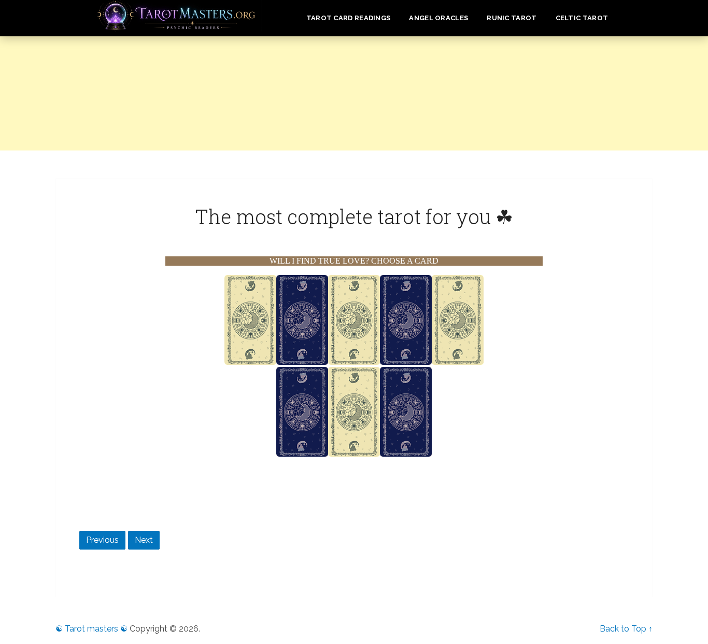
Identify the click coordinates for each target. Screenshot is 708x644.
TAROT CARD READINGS (348, 18)
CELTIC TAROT (582, 18)
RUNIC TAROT (511, 18)
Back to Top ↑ (626, 629)
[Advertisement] (354, 109)
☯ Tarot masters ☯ (91, 629)
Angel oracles (438, 18)
